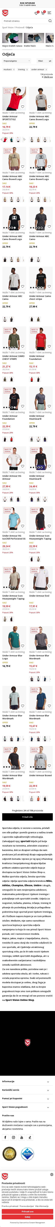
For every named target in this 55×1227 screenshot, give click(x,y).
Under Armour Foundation (36, 357)
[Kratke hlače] (34, 38)
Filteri (40, 61)
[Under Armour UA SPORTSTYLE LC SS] (18, 139)
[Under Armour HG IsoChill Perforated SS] (14, 518)
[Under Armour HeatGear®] (41, 398)
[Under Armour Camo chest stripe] (41, 278)
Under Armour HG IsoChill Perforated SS (13, 537)
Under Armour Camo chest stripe (40, 297)
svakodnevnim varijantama (16, 960)
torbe (36, 973)
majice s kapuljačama (28, 938)
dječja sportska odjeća (23, 880)
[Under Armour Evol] (41, 578)
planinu (27, 902)
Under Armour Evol (39, 595)
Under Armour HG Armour (11, 477)
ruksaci (44, 973)
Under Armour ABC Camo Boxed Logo (39, 118)
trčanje (35, 902)
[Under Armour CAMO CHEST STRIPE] (38, 319)
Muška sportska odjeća (14, 876)
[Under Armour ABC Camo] (41, 218)
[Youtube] (22, 1137)
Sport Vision (7, 27)
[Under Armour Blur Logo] (14, 638)
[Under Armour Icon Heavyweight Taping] (41, 518)
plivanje (6, 907)
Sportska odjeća (10, 827)
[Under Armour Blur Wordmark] (41, 638)
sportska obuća (18, 973)
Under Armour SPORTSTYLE (9, 118)
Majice (5, 938)
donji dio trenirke (29, 942)
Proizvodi (19, 27)
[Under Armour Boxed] (41, 758)
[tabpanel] (12, 40)
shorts (44, 938)
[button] (27, 21)
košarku (17, 902)
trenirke (6, 942)
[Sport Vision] (5, 12)
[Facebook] (5, 1137)
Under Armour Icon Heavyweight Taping (40, 537)
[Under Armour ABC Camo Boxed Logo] (41, 99)
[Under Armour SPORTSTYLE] (14, 99)
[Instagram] (13, 1137)
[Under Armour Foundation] (41, 338)
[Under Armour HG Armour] (38, 439)
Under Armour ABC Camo (39, 238)
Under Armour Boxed (40, 775)
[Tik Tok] (30, 1137)
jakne (13, 938)
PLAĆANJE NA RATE (28, 3)
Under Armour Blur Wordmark (39, 657)
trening (45, 902)
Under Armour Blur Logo (12, 657)
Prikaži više (27, 817)
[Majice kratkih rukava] (12, 38)
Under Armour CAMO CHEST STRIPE (13, 357)
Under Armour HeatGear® (36, 417)
